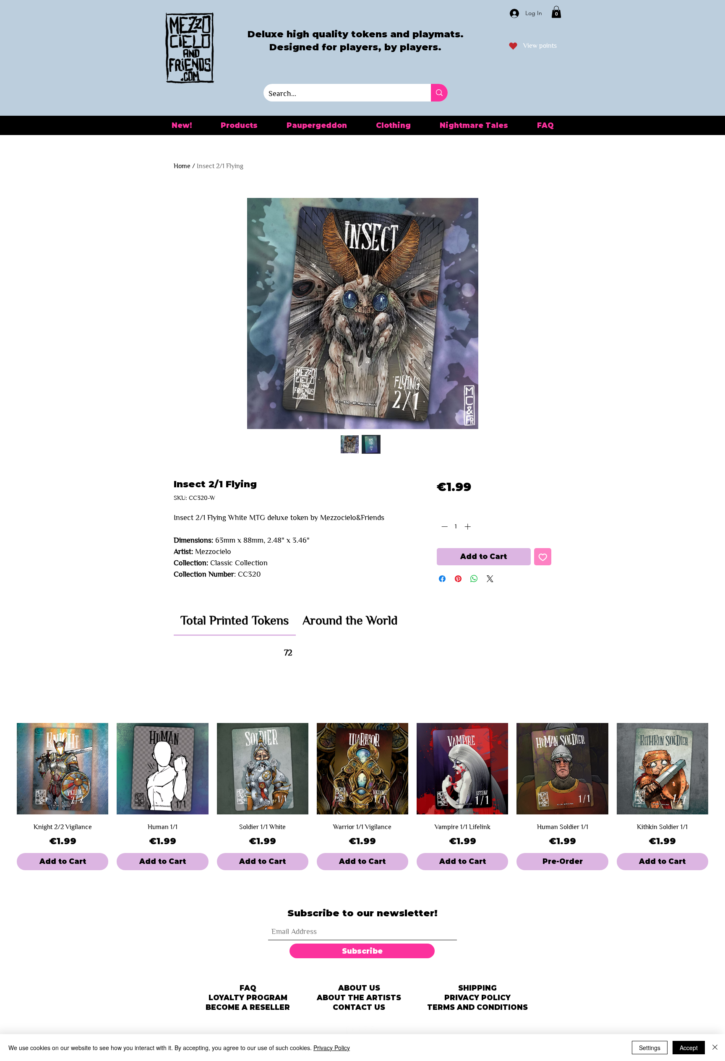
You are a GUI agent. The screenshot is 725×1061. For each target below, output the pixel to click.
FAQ (248, 988)
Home (182, 165)
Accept (689, 1047)
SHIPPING (477, 988)
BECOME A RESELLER (248, 1007)
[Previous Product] (5, 769)
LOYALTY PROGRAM (248, 997)
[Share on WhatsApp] (474, 579)
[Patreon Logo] (350, 1030)
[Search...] (439, 92)
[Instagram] (362, 1030)
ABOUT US (359, 988)
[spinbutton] (456, 526)
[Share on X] (490, 579)
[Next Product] (720, 769)
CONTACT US (359, 1007)
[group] (362, 796)
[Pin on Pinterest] (458, 579)
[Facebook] (375, 1030)
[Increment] (468, 526)
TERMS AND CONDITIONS (477, 1007)
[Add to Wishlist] (543, 557)
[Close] (715, 1047)
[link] (234, 620)
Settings (649, 1047)
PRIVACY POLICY (477, 997)
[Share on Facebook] (442, 579)
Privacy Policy (331, 1047)
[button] (556, 12)
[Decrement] (443, 526)
